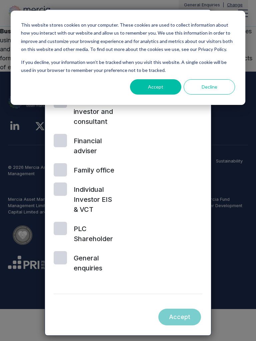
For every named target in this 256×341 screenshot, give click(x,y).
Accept (155, 87)
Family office (94, 170)
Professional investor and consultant (93, 112)
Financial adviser (88, 146)
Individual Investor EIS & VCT (93, 199)
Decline (209, 87)
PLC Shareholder (93, 234)
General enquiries (88, 263)
